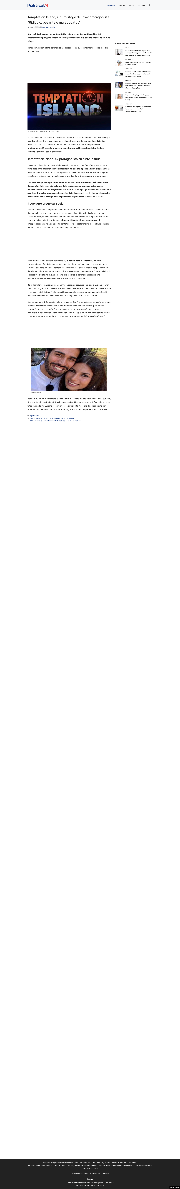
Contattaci (105, 1173)
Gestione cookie (174, 1187)
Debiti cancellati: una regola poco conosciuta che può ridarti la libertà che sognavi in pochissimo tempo (138, 53)
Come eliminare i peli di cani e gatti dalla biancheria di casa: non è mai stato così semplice (138, 85)
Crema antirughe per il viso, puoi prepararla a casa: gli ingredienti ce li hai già (138, 97)
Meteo (131, 5)
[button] (149, 5)
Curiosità (141, 5)
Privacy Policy (90, 1185)
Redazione (79, 1185)
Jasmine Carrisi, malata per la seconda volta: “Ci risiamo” (52, 418)
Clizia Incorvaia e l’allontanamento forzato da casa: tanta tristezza (55, 421)
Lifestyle (122, 5)
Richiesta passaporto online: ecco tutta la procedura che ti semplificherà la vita (138, 109)
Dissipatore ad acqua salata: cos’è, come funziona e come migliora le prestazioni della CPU (138, 74)
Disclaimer (100, 1185)
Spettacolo (111, 5)
